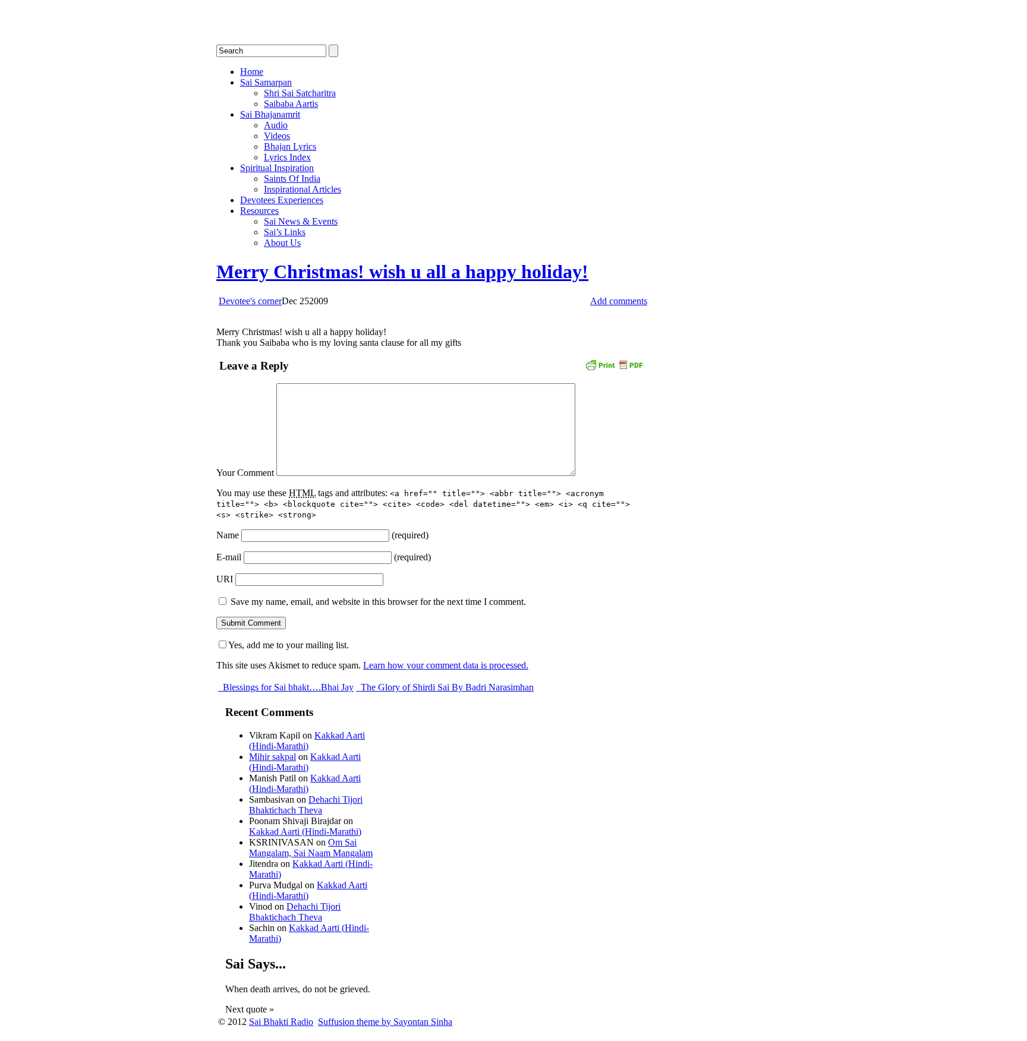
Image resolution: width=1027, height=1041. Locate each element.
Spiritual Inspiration (277, 168)
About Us (282, 243)
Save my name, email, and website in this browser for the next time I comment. (378, 602)
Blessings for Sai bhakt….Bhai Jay (287, 687)
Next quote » (249, 1009)
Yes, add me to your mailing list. (288, 645)
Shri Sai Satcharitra (300, 93)
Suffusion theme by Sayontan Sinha (385, 1022)
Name (227, 535)
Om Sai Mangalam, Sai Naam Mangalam (311, 847)
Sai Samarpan (266, 82)
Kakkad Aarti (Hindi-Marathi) (307, 740)
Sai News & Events (301, 221)
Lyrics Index (287, 157)
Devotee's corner (250, 301)
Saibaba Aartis (291, 104)
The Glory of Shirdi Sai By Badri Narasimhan (446, 687)
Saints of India (292, 179)
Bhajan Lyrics (290, 146)
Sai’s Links (284, 232)
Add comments (618, 301)
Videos (277, 136)
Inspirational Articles (302, 189)
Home (251, 72)
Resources (259, 211)
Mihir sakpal (272, 757)
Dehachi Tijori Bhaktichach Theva (306, 804)
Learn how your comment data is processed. (445, 665)
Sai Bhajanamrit (270, 114)
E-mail (228, 557)
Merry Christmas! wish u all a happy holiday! (402, 271)
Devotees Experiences (281, 200)
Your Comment (245, 473)
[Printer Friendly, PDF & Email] (614, 363)
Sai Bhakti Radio (281, 1022)
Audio (276, 125)
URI (224, 579)
